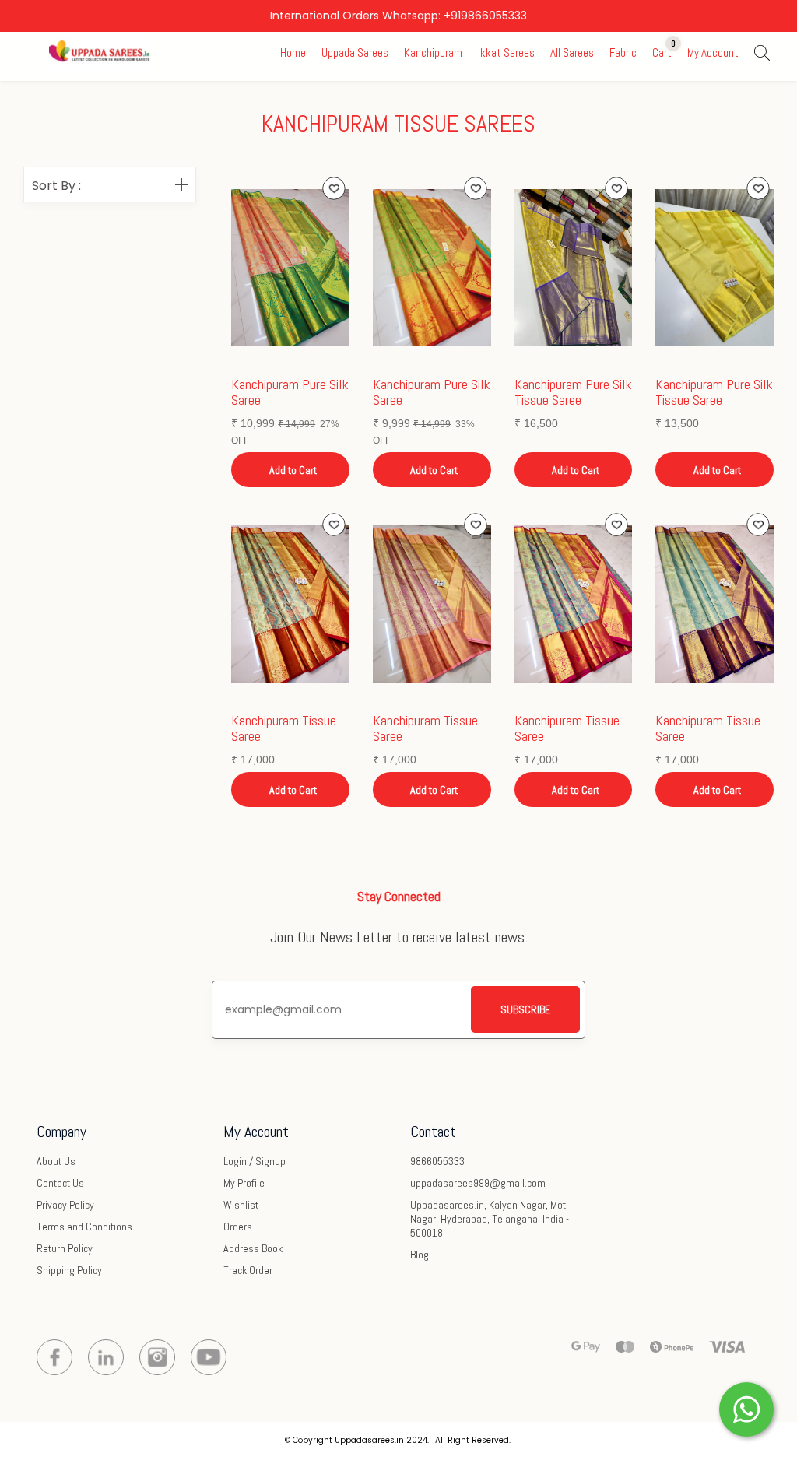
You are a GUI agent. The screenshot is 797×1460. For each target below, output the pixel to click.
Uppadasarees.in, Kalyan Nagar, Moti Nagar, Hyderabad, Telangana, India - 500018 (489, 1219)
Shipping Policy (69, 1270)
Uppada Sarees (354, 52)
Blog (419, 1255)
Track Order (247, 1270)
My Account (713, 52)
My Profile (244, 1183)
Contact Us (60, 1183)
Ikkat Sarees (506, 52)
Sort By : (56, 186)
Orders (237, 1227)
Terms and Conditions (84, 1227)
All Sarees (572, 52)
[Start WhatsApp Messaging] (746, 1407)
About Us (56, 1161)
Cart (662, 52)
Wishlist (240, 1205)
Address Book (253, 1248)
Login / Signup (254, 1161)
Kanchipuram (433, 52)
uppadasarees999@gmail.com (478, 1183)
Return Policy (65, 1248)
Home (293, 52)
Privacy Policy (65, 1205)
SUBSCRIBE (525, 1009)
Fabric (623, 52)
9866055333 (437, 1161)
